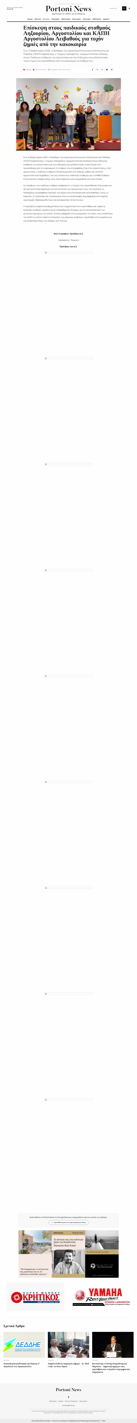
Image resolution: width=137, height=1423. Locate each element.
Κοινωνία (28, 70)
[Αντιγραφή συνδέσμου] (112, 70)
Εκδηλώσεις (53, 1401)
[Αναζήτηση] (124, 8)
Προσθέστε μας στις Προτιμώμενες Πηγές (68, 1222)
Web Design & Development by (93, 1421)
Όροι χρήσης (83, 1401)
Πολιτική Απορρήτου (71, 1401)
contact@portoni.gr (68, 1405)
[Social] (129, 8)
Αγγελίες (60, 1401)
